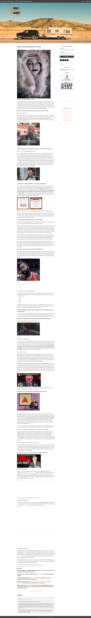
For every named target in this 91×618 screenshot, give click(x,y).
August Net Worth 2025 (66, 115)
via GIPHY (19, 146)
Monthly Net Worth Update (31, 472)
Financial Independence (38, 591)
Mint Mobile (30, 585)
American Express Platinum (34, 581)
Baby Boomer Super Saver (25, 598)
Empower (40, 574)
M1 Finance (33, 577)
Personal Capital (26, 505)
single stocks (20, 556)
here (19, 371)
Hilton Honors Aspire (43, 581)
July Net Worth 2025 (67, 120)
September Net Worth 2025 (67, 113)
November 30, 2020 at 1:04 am (25, 599)
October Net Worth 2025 (66, 110)
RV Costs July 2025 (66, 118)
